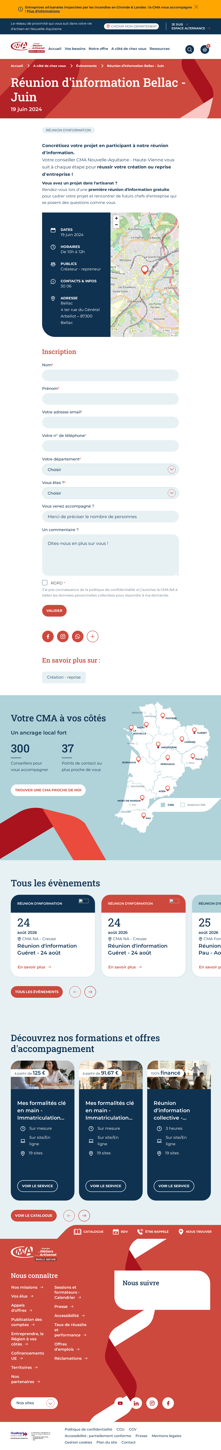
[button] (144, 270)
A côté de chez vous (128, 49)
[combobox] (110, 469)
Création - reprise (64, 677)
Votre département (60, 459)
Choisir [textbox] (54, 469)
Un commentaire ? (60, 529)
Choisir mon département (134, 26)
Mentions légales (166, 1436)
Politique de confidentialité (88, 1429)
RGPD (57, 583)
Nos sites (25, 1403)
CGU (121, 1429)
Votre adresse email (61, 412)
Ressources (160, 49)
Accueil (55, 49)
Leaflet (175, 335)
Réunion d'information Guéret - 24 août (47, 949)
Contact (129, 1442)
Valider (54, 611)
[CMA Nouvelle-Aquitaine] (29, 47)
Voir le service (40, 1187)
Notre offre (98, 49)
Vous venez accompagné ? (68, 506)
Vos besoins (75, 49)
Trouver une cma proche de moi (48, 790)
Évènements (86, 66)
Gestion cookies (78, 1442)
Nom (47, 365)
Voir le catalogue (33, 1216)
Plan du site (106, 1442)
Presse (141, 1436)
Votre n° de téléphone (63, 435)
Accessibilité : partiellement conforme (98, 1436)
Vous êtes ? (53, 482)
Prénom (50, 388)
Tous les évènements (36, 992)
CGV (132, 1429)
